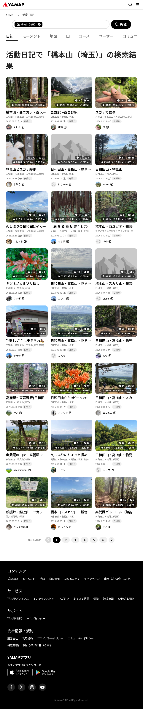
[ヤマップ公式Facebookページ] (11, 687)
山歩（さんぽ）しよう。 (118, 578)
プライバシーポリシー (50, 638)
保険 (96, 598)
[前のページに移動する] (48, 540)
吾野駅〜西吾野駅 (64, 112)
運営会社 (12, 638)
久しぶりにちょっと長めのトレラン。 (79, 454)
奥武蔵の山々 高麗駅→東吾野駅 (31, 454)
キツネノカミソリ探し (22, 283)
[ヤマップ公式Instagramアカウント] (32, 687)
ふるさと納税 (81, 598)
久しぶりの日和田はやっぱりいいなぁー (36, 226)
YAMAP (10, 14)
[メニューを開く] (138, 4)
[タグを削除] (39, 24)
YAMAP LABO (126, 598)
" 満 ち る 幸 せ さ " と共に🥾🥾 (75, 226)
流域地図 (108, 598)
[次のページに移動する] (112, 540)
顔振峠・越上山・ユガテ (24, 511)
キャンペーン (92, 578)
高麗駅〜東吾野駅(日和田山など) (31, 397)
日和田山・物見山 (108, 169)
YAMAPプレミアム (18, 598)
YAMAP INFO (14, 618)
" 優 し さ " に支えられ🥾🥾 (27, 340)
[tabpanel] (71, 292)
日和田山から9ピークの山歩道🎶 (75, 397)
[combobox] (72, 24)
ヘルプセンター (36, 618)
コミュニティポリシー (81, 638)
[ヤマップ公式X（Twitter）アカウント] (21, 687)
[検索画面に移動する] (130, 4)
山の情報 (54, 578)
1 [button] (56, 540)
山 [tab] (68, 36)
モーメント (28, 578)
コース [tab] (84, 36)
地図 (42, 578)
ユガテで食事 (105, 112)
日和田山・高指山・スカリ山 (117, 397)
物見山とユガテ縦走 (21, 169)
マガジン (63, 598)
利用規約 (27, 638)
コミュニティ (72, 578)
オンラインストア (43, 598)
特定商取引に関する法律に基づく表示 (29, 645)
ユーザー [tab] (106, 36)
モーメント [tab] (31, 36)
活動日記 (12, 578)
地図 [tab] (53, 36)
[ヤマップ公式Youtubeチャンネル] (42, 687)
